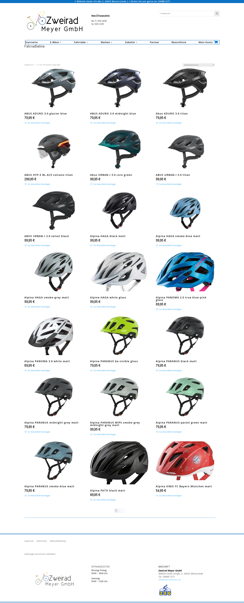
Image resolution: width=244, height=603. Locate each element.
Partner (154, 42)
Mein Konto (206, 42)
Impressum (29, 541)
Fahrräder (80, 42)
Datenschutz (41, 541)
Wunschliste (178, 42)
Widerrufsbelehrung (58, 541)
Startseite (31, 42)
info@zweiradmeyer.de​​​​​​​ (169, 579)
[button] (37, 122)
